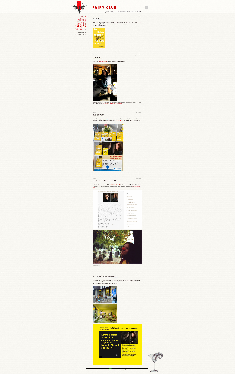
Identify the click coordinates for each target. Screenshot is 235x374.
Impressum (81, 33)
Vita (83, 16)
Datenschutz (80, 35)
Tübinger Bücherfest (102, 61)
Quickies (80, 28)
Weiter (123, 369)
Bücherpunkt (98, 115)
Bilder (82, 20)
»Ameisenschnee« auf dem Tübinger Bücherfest (112, 103)
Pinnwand (79, 30)
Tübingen (96, 58)
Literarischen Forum (108, 119)
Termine (94, 16)
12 (118, 369)
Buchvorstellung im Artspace (105, 276)
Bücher (81, 24)
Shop (83, 18)
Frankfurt (97, 18)
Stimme (81, 22)
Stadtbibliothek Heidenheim (104, 181)
